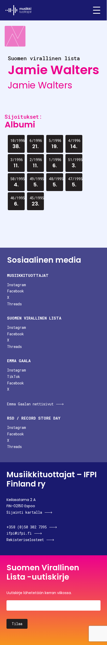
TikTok (13, 376)
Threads (14, 303)
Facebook (15, 291)
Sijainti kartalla (24, 512)
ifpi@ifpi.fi (19, 533)
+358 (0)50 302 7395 (26, 527)
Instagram (16, 284)
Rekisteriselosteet (25, 539)
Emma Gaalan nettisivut (30, 403)
